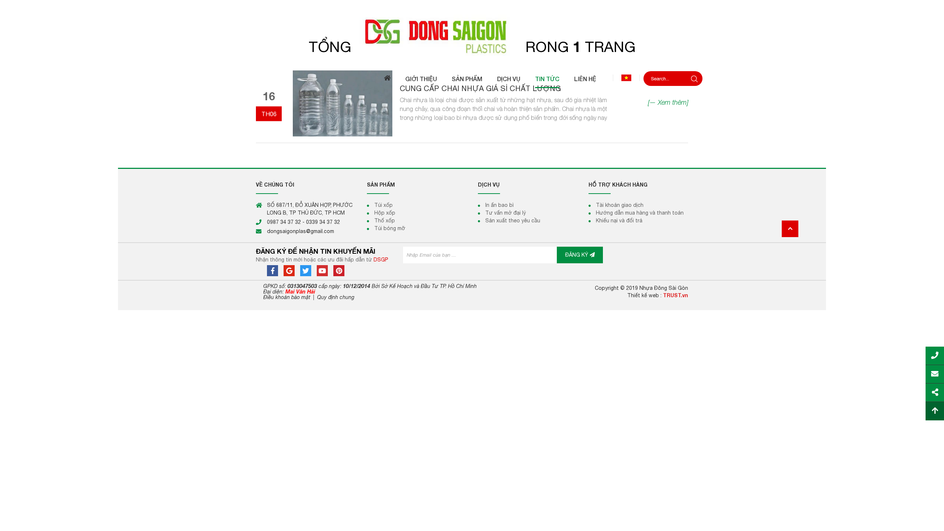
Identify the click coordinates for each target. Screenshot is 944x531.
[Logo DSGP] (439, 35)
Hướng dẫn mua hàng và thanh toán (640, 213)
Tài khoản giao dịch (619, 205)
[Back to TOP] (935, 408)
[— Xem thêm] (668, 102)
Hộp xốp (384, 213)
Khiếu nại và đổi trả (619, 220)
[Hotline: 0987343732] (935, 353)
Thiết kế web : (644, 295)
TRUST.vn (675, 295)
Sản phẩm (467, 78)
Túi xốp (383, 205)
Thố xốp (384, 220)
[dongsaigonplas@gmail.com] (935, 371)
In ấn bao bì (499, 205)
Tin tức (547, 78)
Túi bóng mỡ (389, 228)
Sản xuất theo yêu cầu (512, 220)
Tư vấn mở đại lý (505, 213)
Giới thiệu (421, 78)
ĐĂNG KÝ (577, 255)
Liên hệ (585, 78)
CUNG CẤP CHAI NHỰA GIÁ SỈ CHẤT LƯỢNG (480, 88)
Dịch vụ (508, 78)
